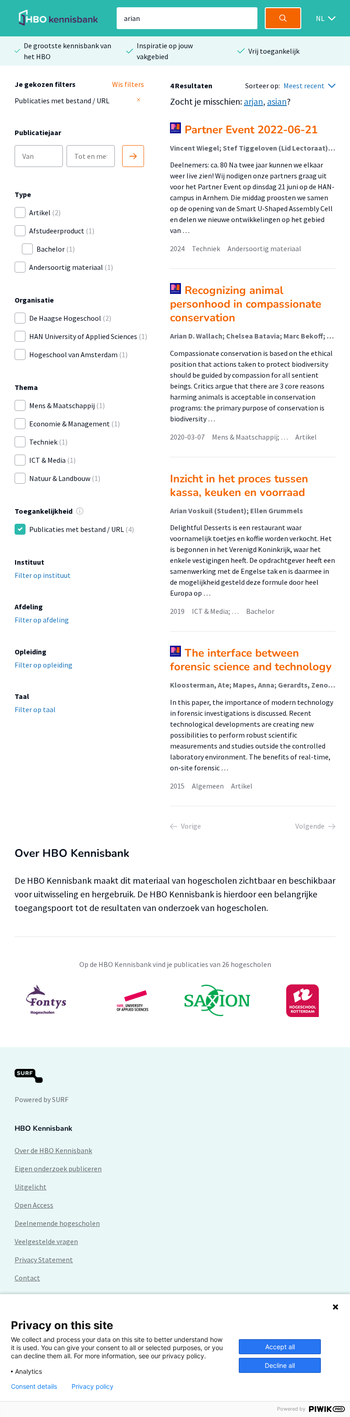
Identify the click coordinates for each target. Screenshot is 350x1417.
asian (277, 101)
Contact (27, 1277)
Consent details (34, 1386)
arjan (253, 101)
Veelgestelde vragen (46, 1241)
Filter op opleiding (43, 665)
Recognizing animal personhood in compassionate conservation (245, 304)
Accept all (280, 1347)
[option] (175, 1000)
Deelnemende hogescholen (57, 1223)
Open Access (34, 1205)
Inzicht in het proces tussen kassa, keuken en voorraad (239, 485)
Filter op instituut (43, 575)
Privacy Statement (44, 1259)
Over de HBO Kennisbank (53, 1150)
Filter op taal (35, 709)
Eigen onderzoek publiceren (58, 1168)
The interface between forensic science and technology (251, 660)
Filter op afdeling (42, 620)
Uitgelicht (30, 1186)
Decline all (280, 1365)
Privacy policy (92, 1386)
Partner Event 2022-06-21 (251, 129)
